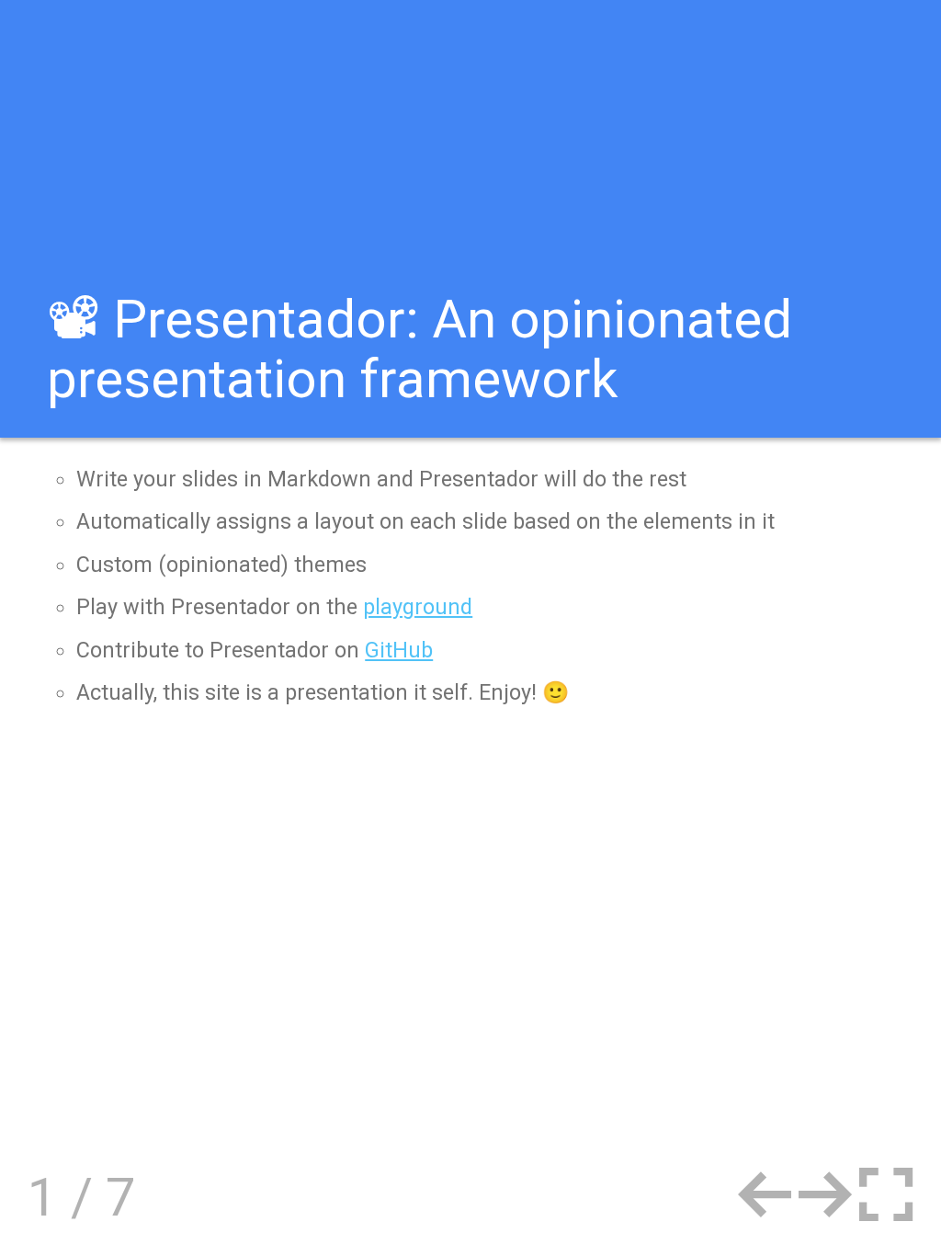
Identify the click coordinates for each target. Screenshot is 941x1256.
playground (417, 607)
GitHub (399, 650)
